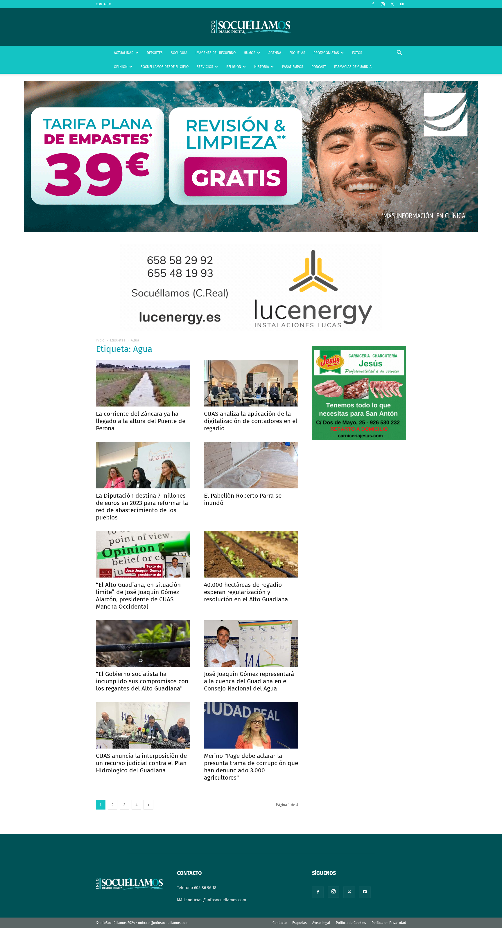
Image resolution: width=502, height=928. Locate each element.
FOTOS (357, 53)
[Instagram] (382, 4)
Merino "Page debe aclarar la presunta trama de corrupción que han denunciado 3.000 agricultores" (251, 766)
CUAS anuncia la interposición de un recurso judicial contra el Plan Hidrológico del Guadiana (141, 763)
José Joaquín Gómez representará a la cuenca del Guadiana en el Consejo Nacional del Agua (249, 681)
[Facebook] (373, 4)
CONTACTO (103, 4)
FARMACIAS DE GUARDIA (353, 67)
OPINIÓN (121, 67)
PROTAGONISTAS (326, 53)
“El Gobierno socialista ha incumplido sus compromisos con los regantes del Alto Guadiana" (142, 681)
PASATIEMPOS (292, 67)
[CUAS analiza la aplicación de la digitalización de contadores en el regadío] (251, 383)
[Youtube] (401, 4)
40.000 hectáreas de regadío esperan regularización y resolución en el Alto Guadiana (246, 592)
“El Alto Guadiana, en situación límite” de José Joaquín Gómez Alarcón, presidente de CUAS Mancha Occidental (138, 595)
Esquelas (299, 923)
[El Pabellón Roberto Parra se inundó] (251, 465)
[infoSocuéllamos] (251, 27)
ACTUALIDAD (124, 53)
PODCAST (318, 67)
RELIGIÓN (233, 67)
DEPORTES (155, 53)
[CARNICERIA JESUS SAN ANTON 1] (359, 438)
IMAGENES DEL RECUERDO (216, 53)
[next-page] (148, 805)
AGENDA (274, 53)
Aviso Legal (321, 923)
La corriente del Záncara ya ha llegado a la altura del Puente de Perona (140, 421)
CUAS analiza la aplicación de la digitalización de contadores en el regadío (250, 421)
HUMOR (249, 53)
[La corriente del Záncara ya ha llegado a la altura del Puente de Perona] (143, 383)
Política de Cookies (351, 923)
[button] (399, 53)
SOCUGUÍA (179, 53)
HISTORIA (261, 67)
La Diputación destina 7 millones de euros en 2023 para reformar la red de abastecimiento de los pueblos (142, 506)
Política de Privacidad (389, 923)
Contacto (279, 923)
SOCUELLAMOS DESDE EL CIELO (165, 67)
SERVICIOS (205, 67)
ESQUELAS (297, 53)
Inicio (100, 340)
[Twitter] (392, 4)
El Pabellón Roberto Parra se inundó (243, 499)
